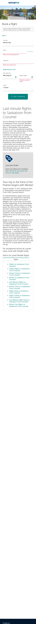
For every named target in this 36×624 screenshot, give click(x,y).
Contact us (6, 623)
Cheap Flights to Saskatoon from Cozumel (19, 270)
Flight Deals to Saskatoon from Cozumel (18, 292)
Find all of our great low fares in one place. (16, 172)
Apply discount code (9, 69)
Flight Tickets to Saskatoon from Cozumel (19, 296)
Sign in (4, 35)
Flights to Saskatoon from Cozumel (19, 265)
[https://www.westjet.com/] (13, 4)
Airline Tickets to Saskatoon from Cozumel (19, 287)
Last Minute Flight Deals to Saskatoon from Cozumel (19, 301)
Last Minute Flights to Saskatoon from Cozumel (18, 283)
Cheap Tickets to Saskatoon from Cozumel (19, 274)
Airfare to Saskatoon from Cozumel (19, 279)
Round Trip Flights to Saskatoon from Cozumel (18, 305)
